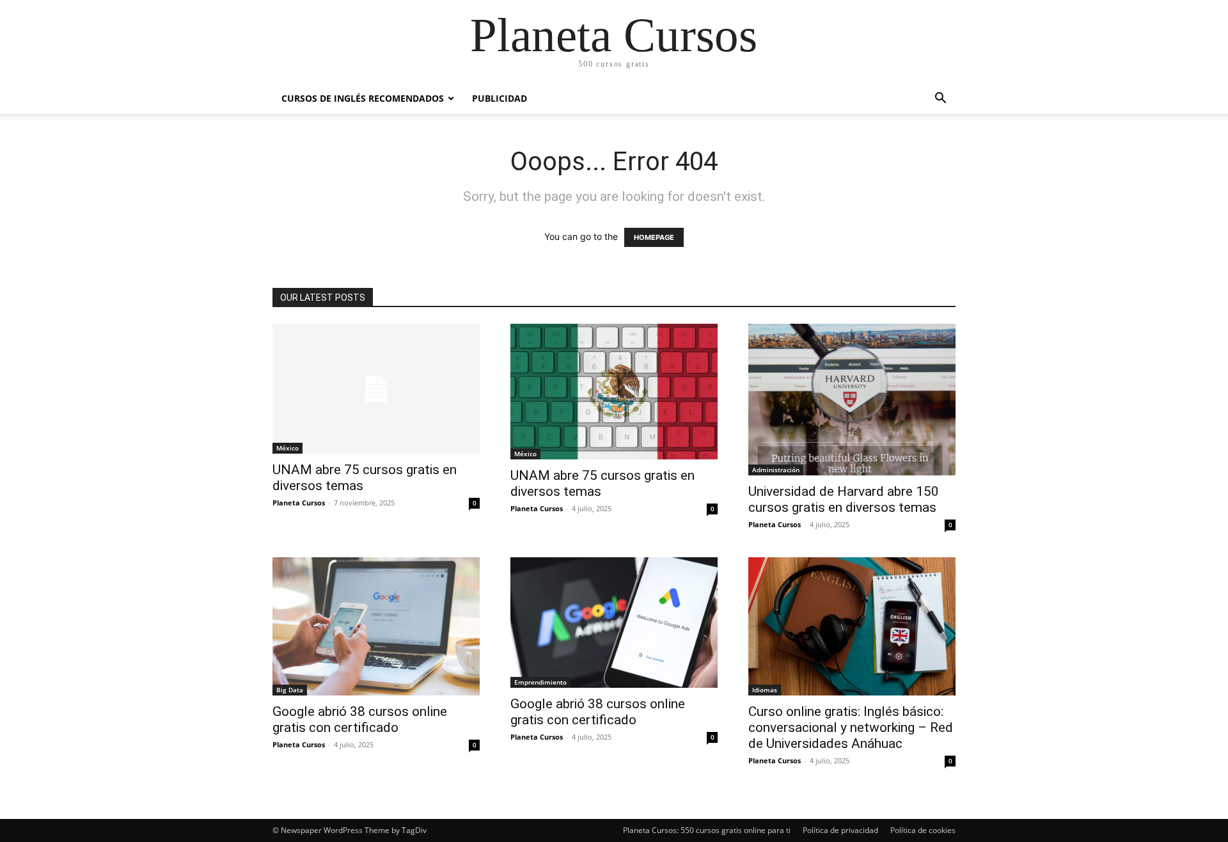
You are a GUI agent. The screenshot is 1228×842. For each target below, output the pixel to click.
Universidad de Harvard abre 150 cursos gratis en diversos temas (843, 499)
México (287, 447)
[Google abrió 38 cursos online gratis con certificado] (376, 626)
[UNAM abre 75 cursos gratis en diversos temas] (376, 389)
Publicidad (499, 98)
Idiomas (764, 689)
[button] (940, 99)
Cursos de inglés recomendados (362, 98)
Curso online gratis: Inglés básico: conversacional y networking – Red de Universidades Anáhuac (850, 727)
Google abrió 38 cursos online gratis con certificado (359, 719)
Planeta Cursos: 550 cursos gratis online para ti (707, 830)
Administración (775, 469)
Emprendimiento (540, 682)
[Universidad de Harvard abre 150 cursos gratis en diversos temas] (852, 399)
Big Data (289, 689)
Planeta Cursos (298, 502)
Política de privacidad (840, 830)
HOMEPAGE (654, 237)
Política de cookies (923, 830)
